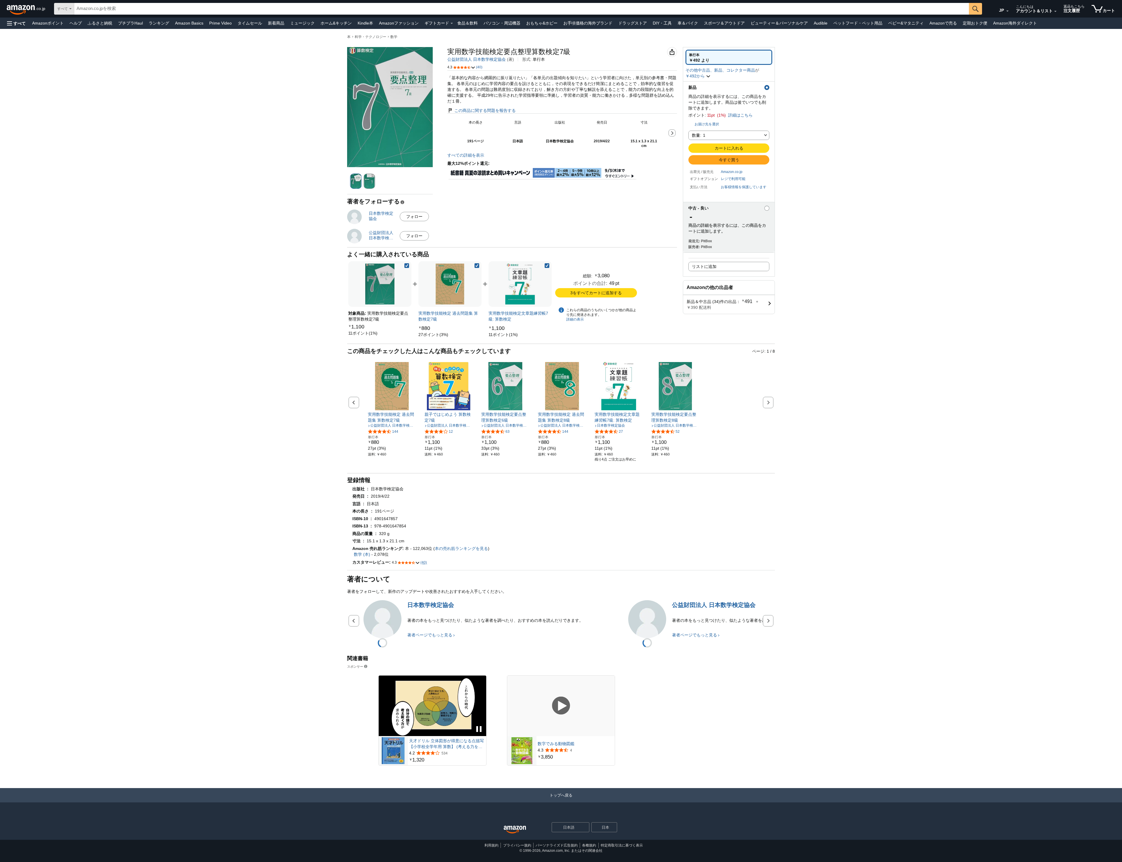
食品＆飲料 (467, 23)
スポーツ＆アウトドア (724, 23)
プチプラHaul (130, 23)
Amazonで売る (943, 23)
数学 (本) (362, 554)
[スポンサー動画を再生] (561, 706)
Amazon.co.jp (731, 172)
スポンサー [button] (355, 666)
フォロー (414, 216)
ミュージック (302, 23)
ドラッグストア (632, 23)
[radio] (729, 57)
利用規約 (491, 845)
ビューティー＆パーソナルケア (779, 23)
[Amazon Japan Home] (515, 830)
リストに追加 (704, 266)
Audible (820, 23)
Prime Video (220, 23)
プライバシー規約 (517, 845)
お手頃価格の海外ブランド (587, 23)
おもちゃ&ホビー (541, 23)
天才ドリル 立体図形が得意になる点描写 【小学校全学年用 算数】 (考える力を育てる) (446, 744)
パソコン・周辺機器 (502, 23)
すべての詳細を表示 (465, 155)
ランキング (159, 23)
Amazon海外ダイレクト (1015, 23)
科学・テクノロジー (370, 37)
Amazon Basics (189, 23)
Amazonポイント (48, 23)
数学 (393, 37)
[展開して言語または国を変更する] (1007, 11)
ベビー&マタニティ (906, 23)
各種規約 (589, 845)
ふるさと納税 (100, 23)
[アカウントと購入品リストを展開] (1055, 11)
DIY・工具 (662, 23)
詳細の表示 (575, 319)
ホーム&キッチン (336, 23)
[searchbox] (521, 8)
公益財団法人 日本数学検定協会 (476, 59)
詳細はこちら (740, 115)
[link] (363, 333)
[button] (16, 23)
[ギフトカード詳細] (452, 23)
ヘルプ (76, 23)
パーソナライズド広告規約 (557, 845)
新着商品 (276, 23)
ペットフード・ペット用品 (857, 23)
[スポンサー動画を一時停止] (479, 729)
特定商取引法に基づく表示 (622, 845)
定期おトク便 (975, 23)
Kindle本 (365, 23)
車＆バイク (688, 23)
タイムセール (250, 23)
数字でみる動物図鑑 (556, 743)
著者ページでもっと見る (429, 635)
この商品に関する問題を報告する (485, 110)
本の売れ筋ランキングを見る (461, 548)
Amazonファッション (399, 23)
